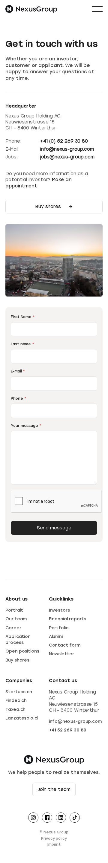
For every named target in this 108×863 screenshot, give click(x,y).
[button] (97, 9)
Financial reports (67, 618)
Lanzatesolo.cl (21, 718)
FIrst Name (23, 317)
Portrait (14, 610)
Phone (18, 398)
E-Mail (18, 371)
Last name (22, 344)
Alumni (56, 636)
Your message (26, 426)
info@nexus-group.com (75, 721)
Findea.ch (16, 700)
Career (13, 627)
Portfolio (59, 627)
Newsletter (61, 653)
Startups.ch (18, 691)
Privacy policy (54, 838)
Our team (16, 618)
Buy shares (17, 660)
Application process (18, 639)
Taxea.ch (15, 709)
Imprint (54, 844)
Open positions (22, 651)
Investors (59, 610)
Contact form (64, 645)
